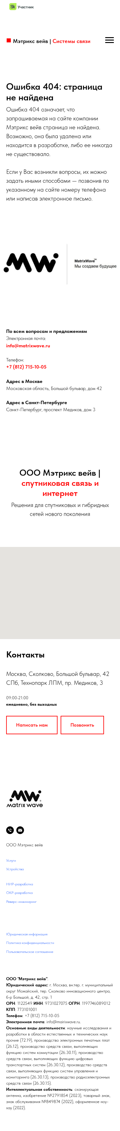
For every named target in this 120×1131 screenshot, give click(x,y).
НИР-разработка (19, 884)
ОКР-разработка (19, 893)
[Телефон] (10, 830)
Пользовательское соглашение (29, 952)
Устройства (15, 869)
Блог (9, 910)
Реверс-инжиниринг (21, 901)
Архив (10, 919)
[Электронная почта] (20, 830)
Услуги (11, 860)
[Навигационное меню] (109, 40)
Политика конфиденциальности (30, 943)
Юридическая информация (26, 934)
